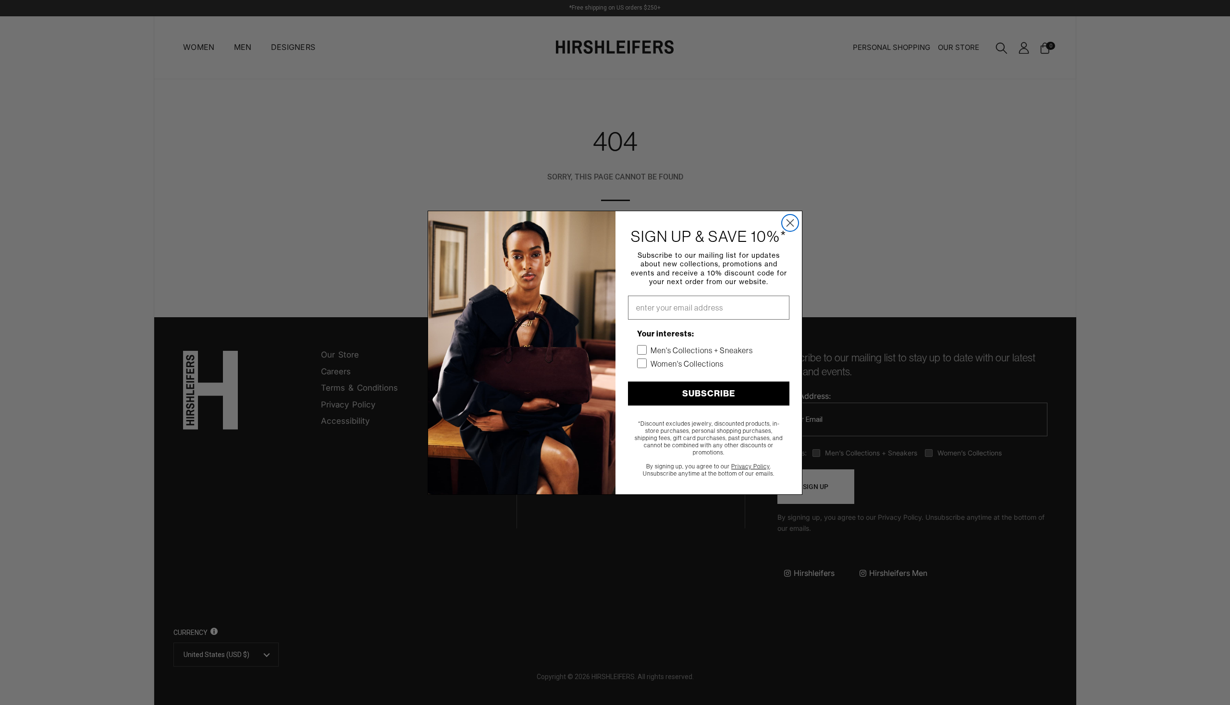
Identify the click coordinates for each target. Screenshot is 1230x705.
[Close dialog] (790, 223)
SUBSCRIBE (708, 393)
